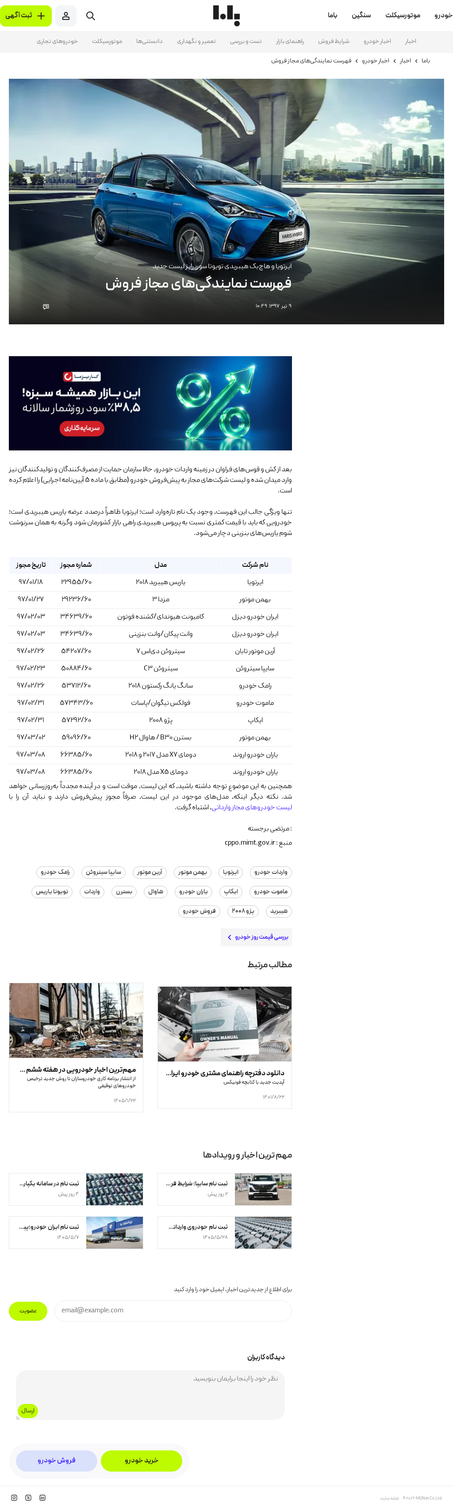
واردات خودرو (271, 872)
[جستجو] (90, 16)
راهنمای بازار (290, 41)
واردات (92, 892)
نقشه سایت (389, 1499)
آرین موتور (149, 872)
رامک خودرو (55, 872)
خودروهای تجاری (57, 41)
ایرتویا (230, 872)
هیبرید (279, 911)
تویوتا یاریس (52, 892)
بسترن (124, 892)
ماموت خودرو (271, 892)
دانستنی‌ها (149, 41)
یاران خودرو (193, 892)
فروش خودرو (199, 911)
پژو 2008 (243, 911)
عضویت (28, 1311)
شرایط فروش (333, 41)
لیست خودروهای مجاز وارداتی (251, 808)
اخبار (410, 41)
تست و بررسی (246, 41)
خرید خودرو (142, 1461)
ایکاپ (231, 892)
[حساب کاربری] (66, 16)
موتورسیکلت (107, 41)
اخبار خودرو (377, 41)
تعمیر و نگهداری (196, 41)
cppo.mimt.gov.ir (250, 843)
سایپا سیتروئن (103, 872)
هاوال (155, 892)
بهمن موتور (192, 872)
